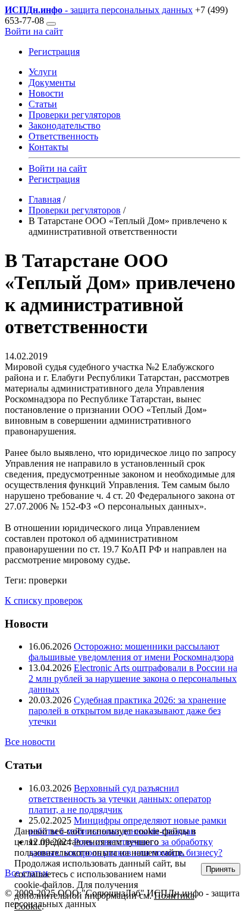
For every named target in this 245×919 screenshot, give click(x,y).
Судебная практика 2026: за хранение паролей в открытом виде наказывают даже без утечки (127, 710)
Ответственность (63, 136)
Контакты (48, 147)
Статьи (43, 104)
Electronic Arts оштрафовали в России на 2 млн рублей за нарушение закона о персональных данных (133, 678)
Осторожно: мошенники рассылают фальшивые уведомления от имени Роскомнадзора (131, 651)
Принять (220, 869)
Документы (52, 82)
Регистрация (54, 51)
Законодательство (64, 125)
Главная (45, 199)
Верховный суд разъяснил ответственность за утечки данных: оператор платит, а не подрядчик (120, 799)
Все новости (30, 742)
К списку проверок (44, 600)
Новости (46, 93)
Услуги (43, 72)
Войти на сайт (34, 31)
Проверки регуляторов (75, 115)
